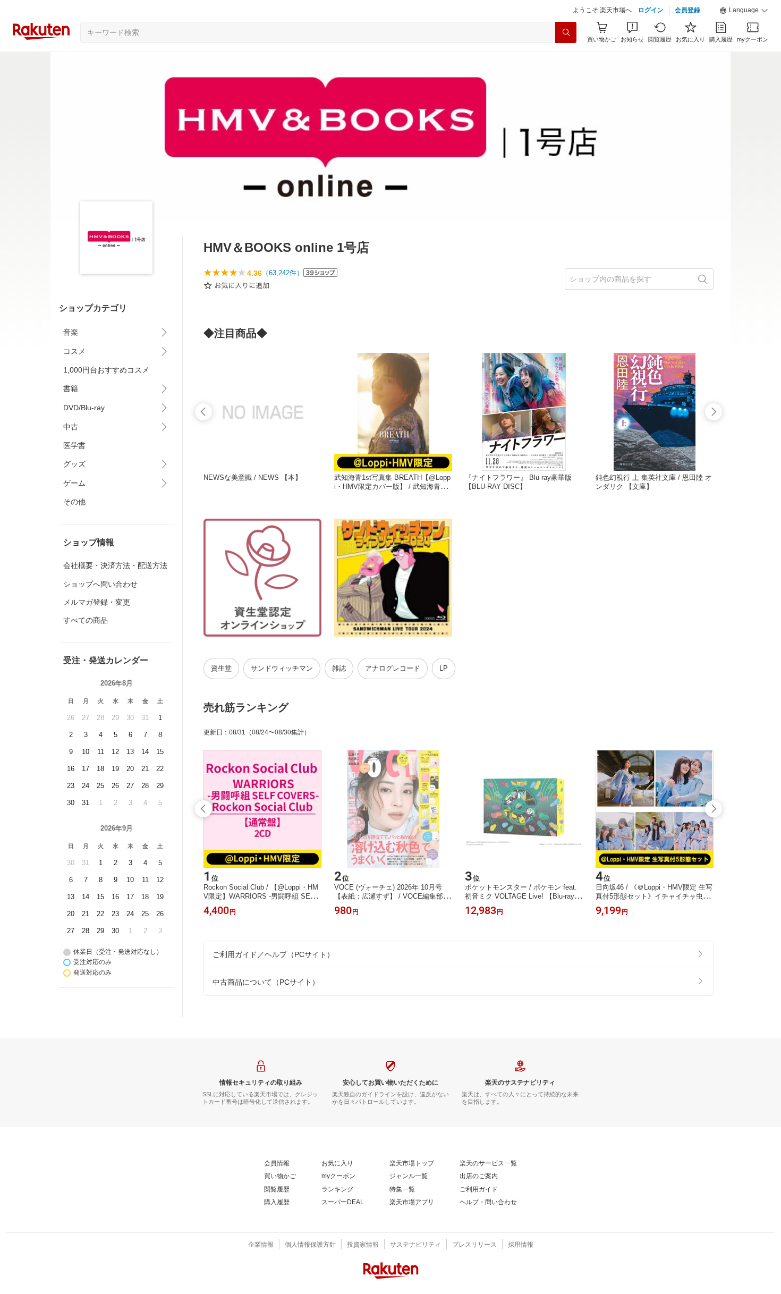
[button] (743, 10)
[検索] (565, 32)
